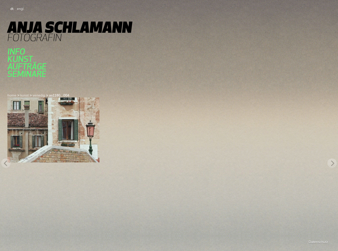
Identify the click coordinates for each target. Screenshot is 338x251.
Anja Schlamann (69, 27)
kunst (20, 59)
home (11, 95)
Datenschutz (318, 242)
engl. (20, 9)
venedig (39, 95)
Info (16, 51)
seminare (26, 73)
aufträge (27, 66)
